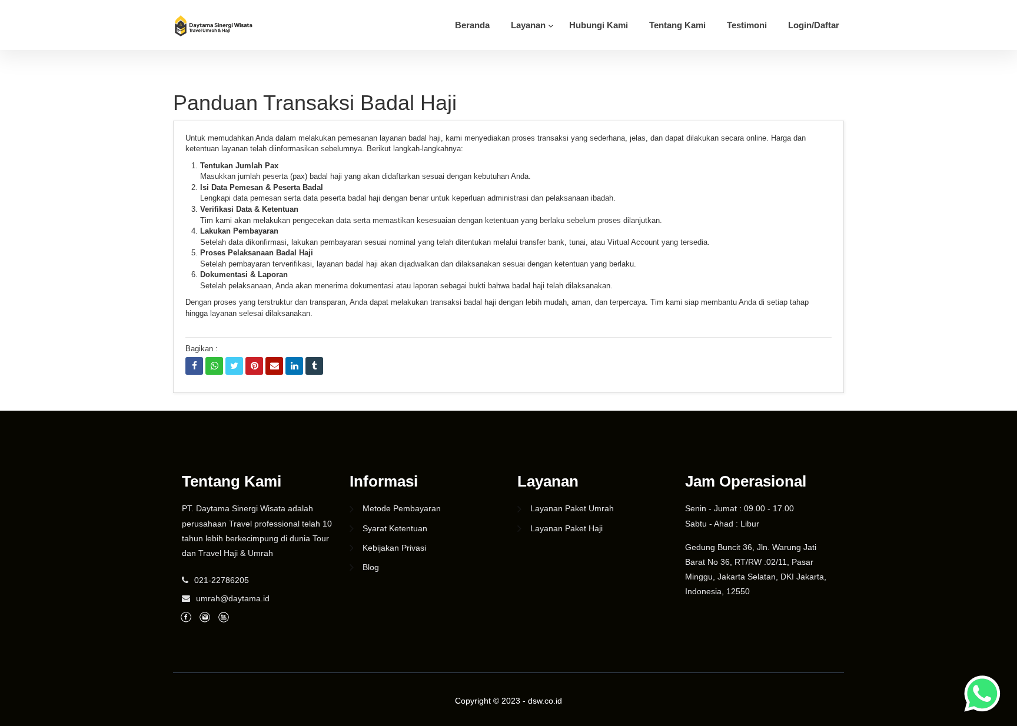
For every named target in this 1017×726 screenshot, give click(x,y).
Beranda (472, 25)
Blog (371, 567)
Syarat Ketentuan (395, 528)
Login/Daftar (813, 25)
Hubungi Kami (598, 25)
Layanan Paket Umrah (572, 508)
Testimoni (747, 25)
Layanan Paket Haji (566, 528)
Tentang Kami (677, 25)
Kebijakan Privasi (394, 547)
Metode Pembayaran (402, 508)
